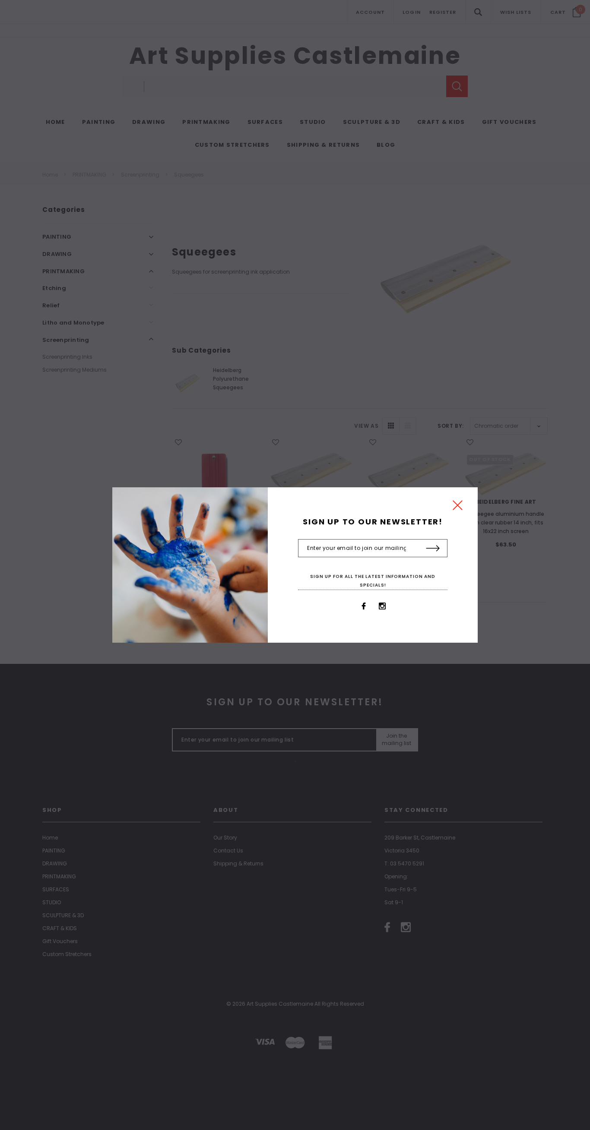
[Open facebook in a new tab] (363, 606)
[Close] (457, 507)
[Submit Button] (433, 549)
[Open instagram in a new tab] (382, 606)
